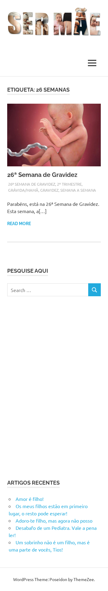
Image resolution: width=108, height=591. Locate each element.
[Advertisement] (54, 386)
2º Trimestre (69, 184)
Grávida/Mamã (23, 190)
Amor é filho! (30, 499)
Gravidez (49, 190)
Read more (19, 223)
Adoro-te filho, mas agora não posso (54, 520)
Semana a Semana (78, 190)
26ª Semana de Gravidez (43, 174)
